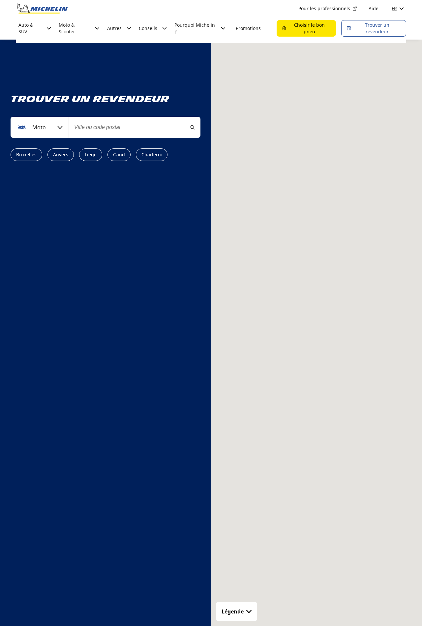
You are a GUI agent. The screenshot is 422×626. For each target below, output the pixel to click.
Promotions (248, 28)
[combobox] (40, 127)
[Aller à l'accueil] (42, 9)
